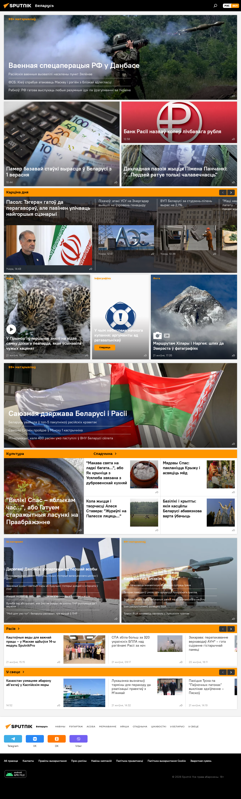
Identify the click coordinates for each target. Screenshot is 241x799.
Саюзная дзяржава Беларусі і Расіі (120, 405)
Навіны (60, 726)
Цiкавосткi (158, 726)
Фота (156, 278)
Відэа (9, 278)
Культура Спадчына (59, 453)
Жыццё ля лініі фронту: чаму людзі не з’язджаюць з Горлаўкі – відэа (48, 596)
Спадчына (140, 726)
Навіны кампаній (101, 761)
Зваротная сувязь (200, 761)
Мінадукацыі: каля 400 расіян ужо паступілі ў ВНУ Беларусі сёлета (60, 438)
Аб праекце (11, 761)
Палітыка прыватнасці (129, 761)
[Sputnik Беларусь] (18, 9)
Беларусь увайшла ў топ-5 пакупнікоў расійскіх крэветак (52, 422)
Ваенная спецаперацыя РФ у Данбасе (120, 57)
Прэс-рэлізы (79, 761)
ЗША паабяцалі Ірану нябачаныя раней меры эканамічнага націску (164, 599)
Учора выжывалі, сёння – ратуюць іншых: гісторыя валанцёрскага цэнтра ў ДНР (52, 577)
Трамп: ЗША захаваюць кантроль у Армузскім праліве (156, 613)
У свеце (13, 672)
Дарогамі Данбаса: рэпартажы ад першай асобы (51, 569)
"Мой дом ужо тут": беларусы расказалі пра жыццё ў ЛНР (41, 613)
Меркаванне (107, 726)
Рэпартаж (76, 726)
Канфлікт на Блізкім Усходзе (151, 578)
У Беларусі (177, 726)
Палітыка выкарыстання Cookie (167, 761)
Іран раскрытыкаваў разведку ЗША (145, 606)
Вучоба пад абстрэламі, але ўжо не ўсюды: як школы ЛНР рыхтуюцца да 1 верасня (51, 605)
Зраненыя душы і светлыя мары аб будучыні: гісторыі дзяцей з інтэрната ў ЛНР (52, 587)
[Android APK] (15, 774)
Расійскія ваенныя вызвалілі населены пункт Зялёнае (50, 74)
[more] (233, 95)
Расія (10, 628)
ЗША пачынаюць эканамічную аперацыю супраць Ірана (157, 585)
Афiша (124, 726)
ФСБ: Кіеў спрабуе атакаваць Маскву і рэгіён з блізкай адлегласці (60, 82)
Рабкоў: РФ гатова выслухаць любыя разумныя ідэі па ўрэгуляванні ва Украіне (69, 90)
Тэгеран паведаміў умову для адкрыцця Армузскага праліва (160, 592)
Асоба (91, 726)
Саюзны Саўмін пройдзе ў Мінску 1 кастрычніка (45, 430)
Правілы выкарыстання (52, 761)
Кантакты (28, 761)
